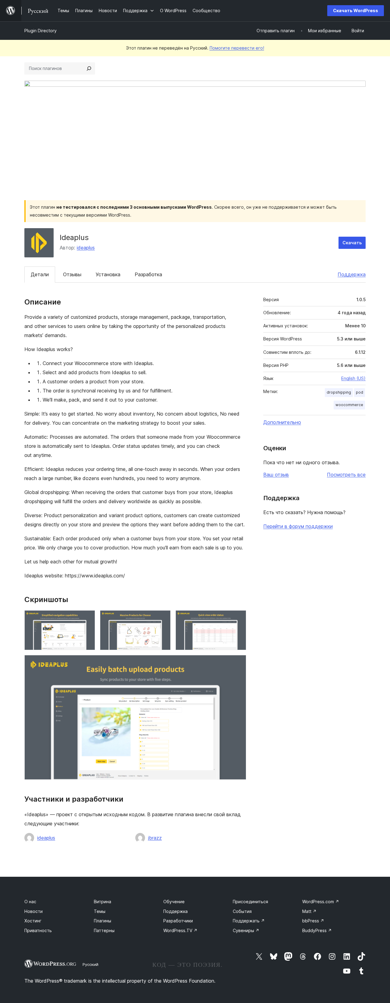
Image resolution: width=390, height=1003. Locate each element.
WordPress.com (320, 901)
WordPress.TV (180, 930)
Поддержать (249, 920)
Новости (33, 911)
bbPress (313, 920)
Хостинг (32, 920)
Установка (108, 274)
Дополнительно (282, 422)
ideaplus (86, 248)
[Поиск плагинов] (89, 68)
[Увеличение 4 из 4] (238, 663)
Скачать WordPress (355, 10)
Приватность (38, 930)
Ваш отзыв (276, 475)
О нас (30, 901)
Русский (90, 964)
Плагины (102, 920)
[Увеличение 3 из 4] (238, 618)
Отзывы (72, 274)
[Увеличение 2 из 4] (162, 618)
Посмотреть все (346, 475)
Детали (40, 274)
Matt (309, 911)
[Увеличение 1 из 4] (87, 618)
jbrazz (155, 838)
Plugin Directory (40, 30)
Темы (99, 911)
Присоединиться (250, 901)
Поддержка (352, 274)
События (242, 911)
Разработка (148, 274)
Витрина (102, 901)
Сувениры (246, 930)
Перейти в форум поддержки (298, 526)
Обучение (174, 901)
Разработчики (178, 920)
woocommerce (349, 404)
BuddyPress (317, 930)
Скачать (352, 242)
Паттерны (104, 930)
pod (359, 392)
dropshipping (339, 392)
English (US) (353, 378)
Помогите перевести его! (237, 47)
